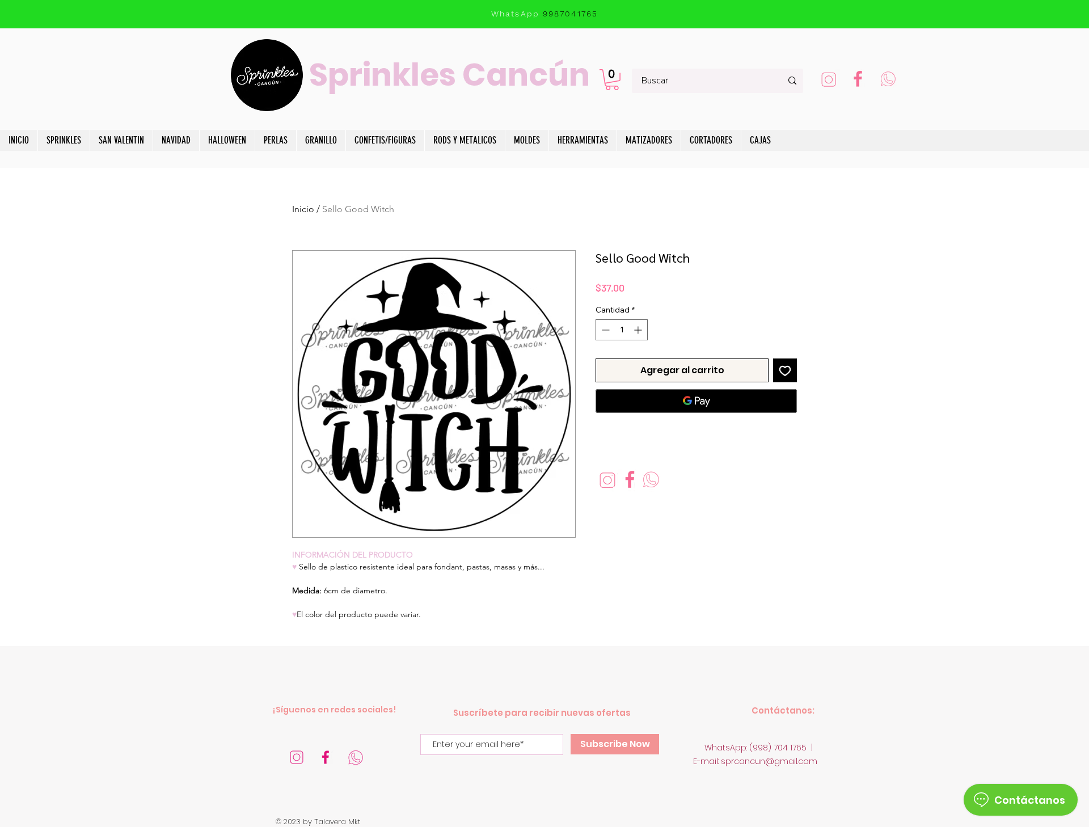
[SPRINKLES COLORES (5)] (296, 757)
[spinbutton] (621, 330)
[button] (612, 79)
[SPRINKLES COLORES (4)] (326, 757)
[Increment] (639, 330)
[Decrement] (604, 330)
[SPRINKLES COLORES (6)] (355, 757)
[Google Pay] (696, 401)
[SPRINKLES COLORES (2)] (858, 80)
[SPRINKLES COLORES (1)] (887, 80)
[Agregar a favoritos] (785, 370)
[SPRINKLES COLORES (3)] (828, 80)
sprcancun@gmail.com (769, 761)
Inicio (303, 209)
